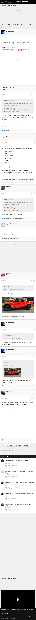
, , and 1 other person (17, 180)
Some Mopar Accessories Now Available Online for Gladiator (18, 505)
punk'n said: (7, 362)
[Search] (34, 2)
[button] (2, 2)
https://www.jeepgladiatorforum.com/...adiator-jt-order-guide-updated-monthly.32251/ (16, 50)
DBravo (8, 187)
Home (14, 618)
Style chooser (4, 613)
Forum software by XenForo (14, 609)
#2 (34, 94)
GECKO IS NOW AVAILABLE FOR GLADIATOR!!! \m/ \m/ (19, 472)
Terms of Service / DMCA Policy (22, 616)
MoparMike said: (8, 100)
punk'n (8, 274)
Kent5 (8, 136)
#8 (34, 356)
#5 (34, 231)
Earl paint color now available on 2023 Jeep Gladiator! (19, 483)
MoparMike (5, 27)
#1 (34, 38)
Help (11, 618)
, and (14, 218)
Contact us (10, 616)
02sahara (9, 392)
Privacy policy (4, 618)
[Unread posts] (30, 2)
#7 (34, 329)
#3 (34, 143)
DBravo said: (7, 335)
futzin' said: (7, 286)
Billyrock (7, 474)
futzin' (8, 224)
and (11, 238)
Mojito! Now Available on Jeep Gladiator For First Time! (19, 494)
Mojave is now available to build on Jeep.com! (16, 461)
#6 (34, 280)
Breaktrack (10, 88)
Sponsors (3, 616)
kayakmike (8, 507)
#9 (34, 398)
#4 (34, 193)
